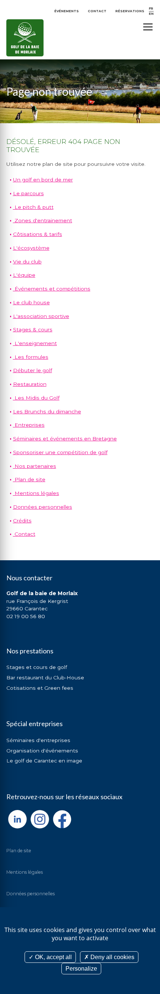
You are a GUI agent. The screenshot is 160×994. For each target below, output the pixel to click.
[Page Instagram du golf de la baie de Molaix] (40, 819)
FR (151, 8)
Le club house (31, 302)
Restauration (30, 384)
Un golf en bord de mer (43, 180)
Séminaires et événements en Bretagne (65, 439)
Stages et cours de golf (36, 667)
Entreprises (29, 425)
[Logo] (25, 37)
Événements (66, 11)
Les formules (30, 357)
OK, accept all (52, 957)
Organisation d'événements (42, 751)
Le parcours (28, 193)
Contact (97, 11)
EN (151, 14)
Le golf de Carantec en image (44, 761)
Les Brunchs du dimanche (47, 411)
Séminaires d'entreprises (38, 740)
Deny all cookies (111, 957)
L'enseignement (35, 343)
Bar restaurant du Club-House (45, 677)
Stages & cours (32, 329)
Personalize (81, 968)
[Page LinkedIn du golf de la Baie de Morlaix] (17, 819)
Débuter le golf (32, 370)
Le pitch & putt (33, 207)
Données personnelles (42, 507)
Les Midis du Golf (36, 398)
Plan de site (29, 479)
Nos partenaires (34, 466)
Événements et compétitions (51, 289)
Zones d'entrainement (42, 220)
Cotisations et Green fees (39, 688)
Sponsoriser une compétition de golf (60, 452)
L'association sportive (41, 316)
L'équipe (24, 275)
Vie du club (27, 262)
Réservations (129, 11)
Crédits (22, 521)
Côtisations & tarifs (37, 234)
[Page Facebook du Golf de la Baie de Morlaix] (62, 819)
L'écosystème (31, 248)
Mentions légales (36, 493)
